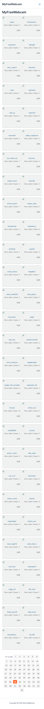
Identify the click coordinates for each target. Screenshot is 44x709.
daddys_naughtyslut (32, 135)
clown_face (12, 566)
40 (10, 678)
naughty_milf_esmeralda (12, 385)
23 (6, 669)
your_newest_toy (12, 158)
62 (38, 686)
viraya (12, 90)
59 (24, 686)
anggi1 (32, 317)
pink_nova (12, 340)
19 (24, 665)
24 (10, 669)
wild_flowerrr (32, 476)
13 (33, 661)
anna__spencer (12, 67)
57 (15, 686)
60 (29, 686)
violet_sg (12, 113)
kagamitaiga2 (12, 521)
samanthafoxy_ (12, 635)
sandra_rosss (32, 408)
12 (28, 661)
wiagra (12, 22)
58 (20, 686)
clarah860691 (12, 430)
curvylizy (32, 430)
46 (38, 678)
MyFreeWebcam (12, 4)
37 (33, 674)
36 (29, 674)
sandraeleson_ (31, 226)
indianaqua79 (32, 566)
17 (15, 665)
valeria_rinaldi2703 (12, 294)
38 (38, 674)
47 (6, 682)
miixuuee (12, 408)
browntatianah (12, 226)
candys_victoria (12, 498)
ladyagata (32, 45)
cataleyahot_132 (32, 385)
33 (15, 674)
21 (33, 665)
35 (24, 674)
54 (38, 682)
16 (11, 665)
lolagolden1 (31, 271)
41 (15, 678)
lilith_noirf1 (32, 589)
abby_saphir (32, 453)
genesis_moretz (12, 453)
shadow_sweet (31, 203)
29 (33, 669)
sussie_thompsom (12, 362)
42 (20, 678)
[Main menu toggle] (39, 4)
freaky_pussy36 (12, 612)
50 (20, 682)
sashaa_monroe (12, 271)
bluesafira (32, 181)
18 (20, 665)
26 (20, 669)
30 (38, 669)
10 (20, 661)
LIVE (18, 30)
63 (22, 690)
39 (6, 678)
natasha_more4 (12, 181)
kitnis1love (32, 67)
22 (38, 665)
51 (24, 682)
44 (29, 678)
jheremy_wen (32, 521)
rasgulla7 (32, 249)
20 (29, 665)
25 (15, 669)
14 (37, 661)
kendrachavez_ (32, 22)
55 (6, 686)
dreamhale (12, 249)
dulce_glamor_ (31, 294)
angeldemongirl (32, 362)
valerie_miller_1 (32, 544)
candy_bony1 (32, 612)
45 (34, 678)
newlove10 (32, 113)
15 (6, 665)
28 (29, 669)
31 (6, 674)
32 (10, 674)
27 (24, 669)
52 (29, 682)
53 (34, 682)
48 (10, 682)
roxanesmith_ (12, 317)
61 (34, 686)
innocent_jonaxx (12, 203)
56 (10, 686)
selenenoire (31, 90)
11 (24, 661)
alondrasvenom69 (31, 340)
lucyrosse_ (32, 158)
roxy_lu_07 (12, 476)
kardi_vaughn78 (12, 544)
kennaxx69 (12, 135)
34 (20, 674)
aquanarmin (12, 45)
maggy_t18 (12, 589)
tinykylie (31, 498)
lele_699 (31, 635)
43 (24, 678)
